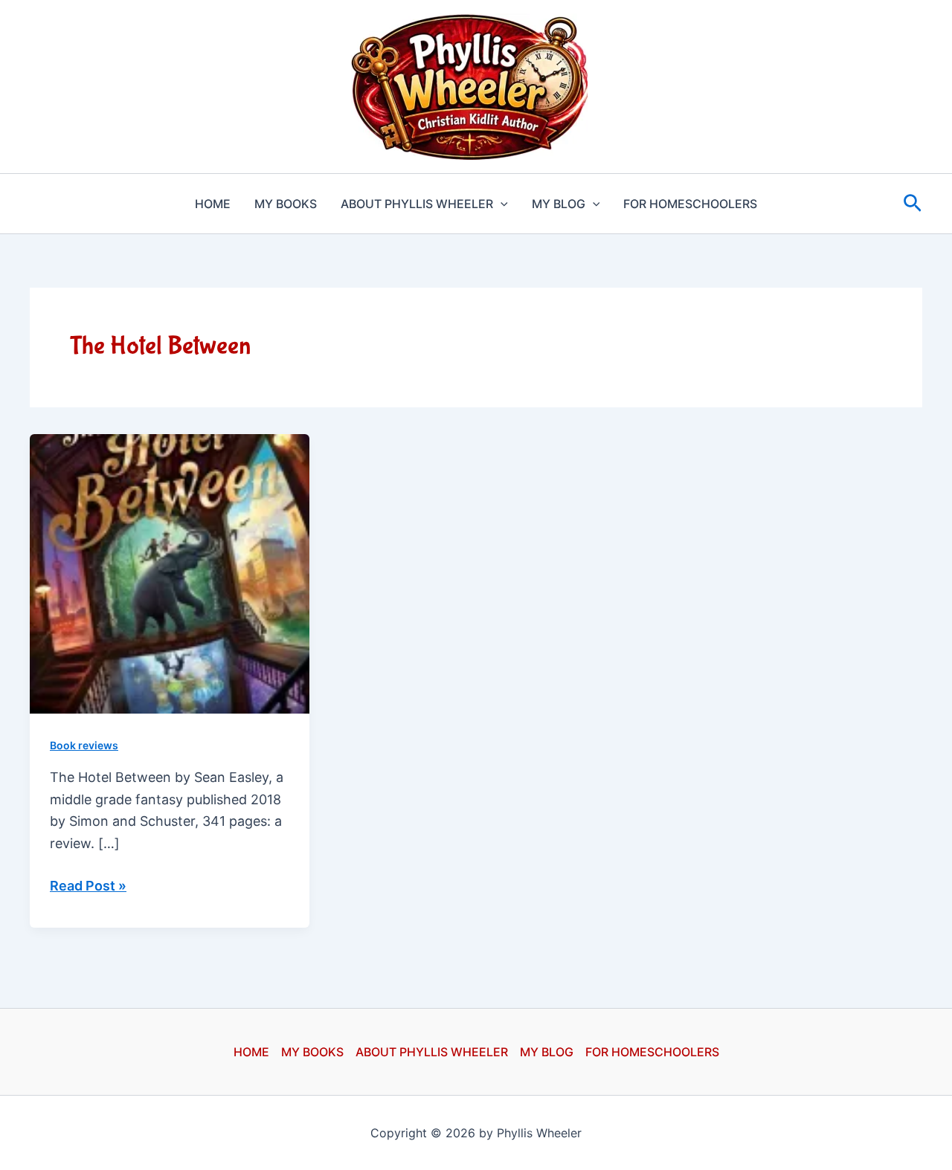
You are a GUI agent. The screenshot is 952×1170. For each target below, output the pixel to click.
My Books (285, 203)
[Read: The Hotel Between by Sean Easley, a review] (169, 573)
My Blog (558, 203)
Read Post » (88, 887)
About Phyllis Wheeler (417, 203)
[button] (500, 203)
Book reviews (84, 745)
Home (213, 203)
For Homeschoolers (690, 203)
